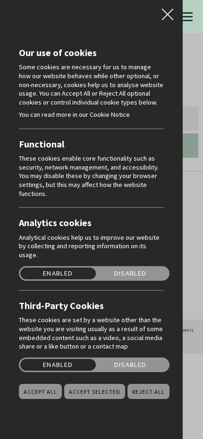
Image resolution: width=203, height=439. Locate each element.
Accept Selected (94, 392)
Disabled (130, 273)
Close (167, 11)
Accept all (40, 392)
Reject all (148, 392)
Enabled (58, 273)
